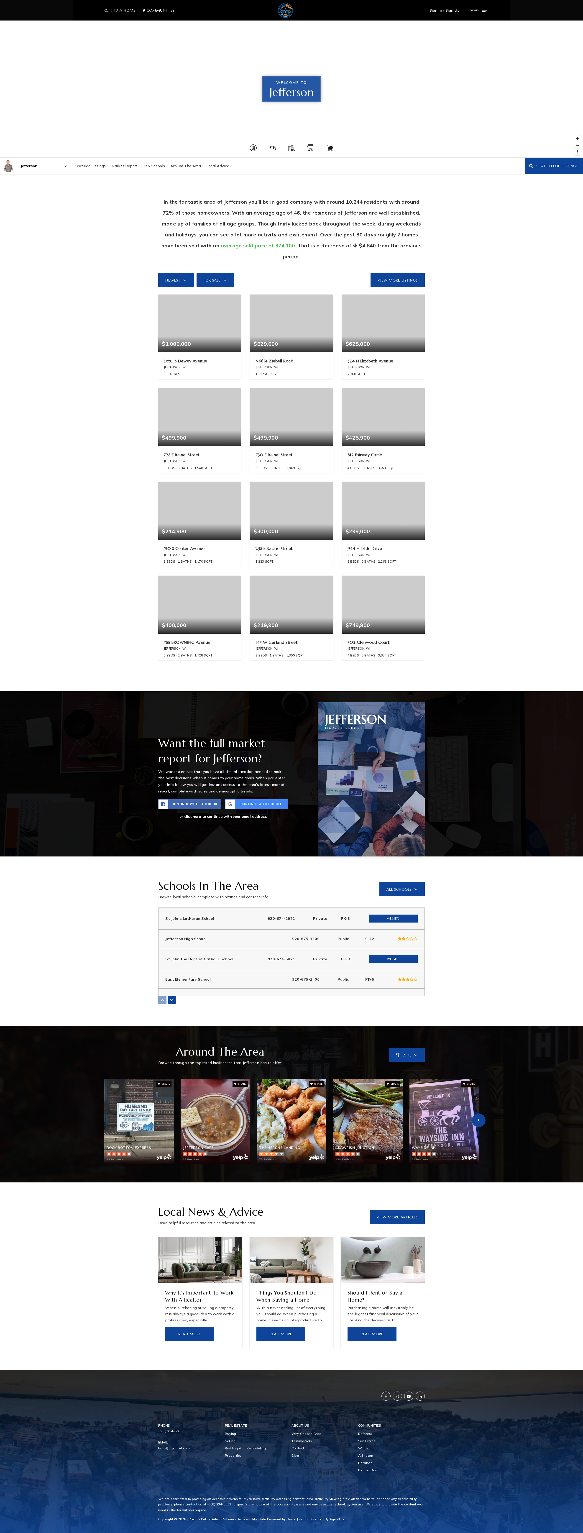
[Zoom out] (577, 145)
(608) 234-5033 (170, 1431)
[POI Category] (253, 148)
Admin (217, 1519)
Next (479, 1120)
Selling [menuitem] (230, 1441)
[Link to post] (200, 1260)
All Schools (399, 889)
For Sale (212, 280)
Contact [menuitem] (298, 1448)
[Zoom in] (577, 138)
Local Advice (217, 166)
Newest (173, 280)
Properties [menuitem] (233, 1456)
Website (393, 918)
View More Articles (397, 1217)
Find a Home (122, 10)
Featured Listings (90, 166)
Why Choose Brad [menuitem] (307, 1434)
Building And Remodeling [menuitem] (245, 1448)
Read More (189, 1334)
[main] (291, 695)
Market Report (124, 166)
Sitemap (229, 1519)
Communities (159, 10)
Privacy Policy (199, 1519)
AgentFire (337, 1519)
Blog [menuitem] (295, 1456)
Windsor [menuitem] (365, 1448)
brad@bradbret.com (174, 1448)
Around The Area (186, 166)
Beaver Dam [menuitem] (368, 1470)
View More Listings (398, 280)
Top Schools (154, 166)
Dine (407, 1055)
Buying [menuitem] (230, 1434)
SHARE (165, 1083)
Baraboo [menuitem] (365, 1463)
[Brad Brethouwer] (8, 166)
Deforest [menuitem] (365, 1434)
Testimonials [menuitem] (302, 1441)
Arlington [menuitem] (365, 1456)
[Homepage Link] (285, 10)
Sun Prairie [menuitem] (367, 1441)
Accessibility (247, 1519)
